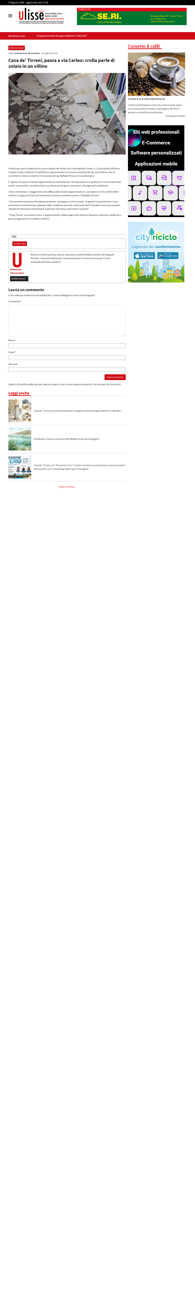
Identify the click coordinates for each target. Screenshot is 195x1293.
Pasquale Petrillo (176, 116)
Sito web (13, 364)
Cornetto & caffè (144, 46)
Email (12, 352)
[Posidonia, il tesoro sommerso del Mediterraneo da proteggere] (19, 439)
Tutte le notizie (66, 487)
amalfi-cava (20, 243)
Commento (14, 301)
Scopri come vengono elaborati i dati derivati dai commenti (90, 384)
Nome (12, 340)
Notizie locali (17, 48)
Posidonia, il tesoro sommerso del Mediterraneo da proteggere (66, 439)
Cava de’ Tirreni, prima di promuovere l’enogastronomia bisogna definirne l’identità (77, 411)
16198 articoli (18, 278)
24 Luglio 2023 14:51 (49, 53)
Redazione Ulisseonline (28, 53)
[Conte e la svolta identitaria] (156, 74)
